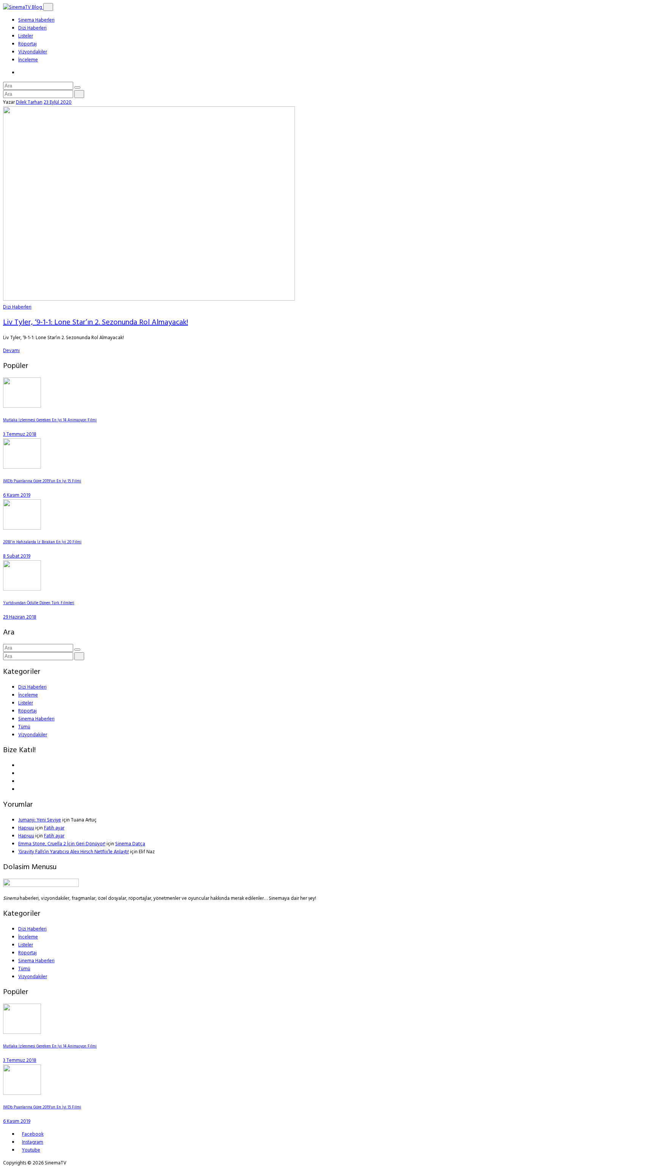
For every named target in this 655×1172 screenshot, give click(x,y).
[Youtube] (20, 781)
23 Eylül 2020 (58, 102)
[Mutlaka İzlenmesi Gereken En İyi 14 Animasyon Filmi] (22, 406)
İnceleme (28, 60)
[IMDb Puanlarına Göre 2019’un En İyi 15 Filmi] (22, 467)
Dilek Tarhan (29, 102)
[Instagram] (20, 789)
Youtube (31, 1150)
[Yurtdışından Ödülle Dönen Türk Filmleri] (22, 589)
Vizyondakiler (32, 52)
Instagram (32, 1142)
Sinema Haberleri (36, 20)
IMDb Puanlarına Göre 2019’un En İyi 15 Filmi (42, 481)
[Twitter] (20, 774)
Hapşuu (26, 828)
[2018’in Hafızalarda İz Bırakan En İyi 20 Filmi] (22, 528)
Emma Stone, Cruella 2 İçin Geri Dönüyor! (61, 844)
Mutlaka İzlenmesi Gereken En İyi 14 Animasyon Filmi (50, 420)
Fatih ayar (54, 828)
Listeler (25, 36)
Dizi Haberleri (32, 28)
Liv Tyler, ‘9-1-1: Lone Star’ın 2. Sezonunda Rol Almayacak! (95, 322)
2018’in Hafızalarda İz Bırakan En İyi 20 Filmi (42, 542)
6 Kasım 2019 (16, 495)
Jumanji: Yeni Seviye (39, 820)
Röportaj (27, 44)
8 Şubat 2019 (16, 556)
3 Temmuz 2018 (19, 434)
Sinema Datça (130, 844)
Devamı (11, 351)
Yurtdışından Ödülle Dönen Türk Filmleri (38, 603)
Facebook (33, 1134)
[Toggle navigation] (48, 7)
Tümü (24, 727)
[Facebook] (20, 766)
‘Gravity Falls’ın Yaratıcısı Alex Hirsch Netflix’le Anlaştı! (73, 852)
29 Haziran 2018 (19, 617)
